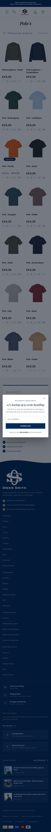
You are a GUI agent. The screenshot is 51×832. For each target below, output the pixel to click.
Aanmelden (25, 426)
